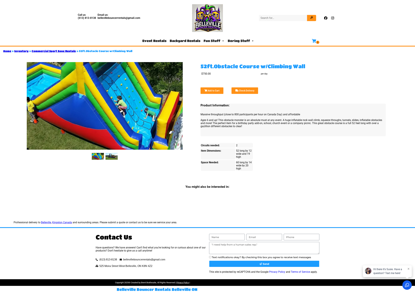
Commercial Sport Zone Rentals (54, 51)
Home (7, 51)
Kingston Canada (62, 222)
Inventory (21, 51)
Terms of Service (300, 271)
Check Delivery (246, 90)
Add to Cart (213, 90)
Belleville (46, 222)
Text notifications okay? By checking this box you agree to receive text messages (261, 257)
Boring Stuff (239, 41)
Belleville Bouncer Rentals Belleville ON (157, 289)
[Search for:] (283, 18)
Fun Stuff (212, 41)
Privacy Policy (277, 271)
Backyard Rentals (185, 41)
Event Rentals (154, 41)
